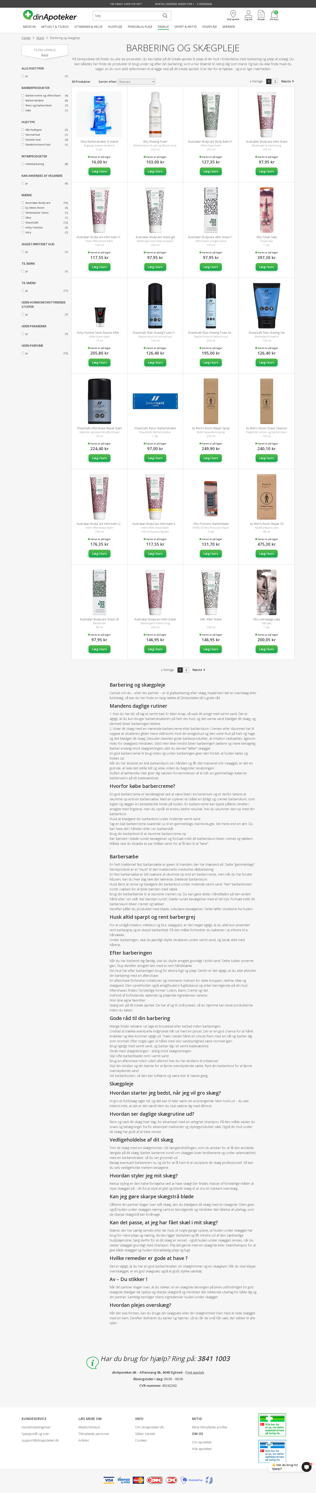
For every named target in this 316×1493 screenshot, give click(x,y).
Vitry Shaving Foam (155, 141)
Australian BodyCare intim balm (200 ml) (102, 524)
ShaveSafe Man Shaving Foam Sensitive (213, 333)
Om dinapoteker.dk (149, 1427)
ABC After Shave (211, 619)
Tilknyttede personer (93, 1433)
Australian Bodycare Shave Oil (99, 619)
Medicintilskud (89, 1427)
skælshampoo (236, 1245)
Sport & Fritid (185, 27)
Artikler (83, 1440)
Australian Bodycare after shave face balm (215, 237)
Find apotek (194, 1372)
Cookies (141, 1440)
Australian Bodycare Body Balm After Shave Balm (220, 141)
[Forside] (57, 15)
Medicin (29, 27)
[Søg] (165, 15)
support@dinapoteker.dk (40, 1440)
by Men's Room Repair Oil (266, 524)
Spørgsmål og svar (35, 1433)
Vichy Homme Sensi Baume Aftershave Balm (105, 333)
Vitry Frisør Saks (266, 237)
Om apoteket (202, 1442)
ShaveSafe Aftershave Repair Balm (99, 428)
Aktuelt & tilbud (55, 27)
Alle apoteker (202, 1449)
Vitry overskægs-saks (266, 619)
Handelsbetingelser (36, 1427)
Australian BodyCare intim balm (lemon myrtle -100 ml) (167, 524)
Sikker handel (145, 1433)
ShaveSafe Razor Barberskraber (155, 428)
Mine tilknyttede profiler (210, 1427)
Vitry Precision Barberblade (211, 524)
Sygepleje (209, 27)
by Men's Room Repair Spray (211, 428)
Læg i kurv (99, 171)
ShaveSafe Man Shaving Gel (267, 333)
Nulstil (44, 55)
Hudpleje (115, 27)
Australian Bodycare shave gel (155, 237)
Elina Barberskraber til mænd (99, 141)
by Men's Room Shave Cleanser (266, 428)
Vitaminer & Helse (88, 27)
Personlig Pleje (140, 27)
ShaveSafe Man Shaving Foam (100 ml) (157, 333)
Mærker (228, 27)
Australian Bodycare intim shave (266, 141)
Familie (163, 27)
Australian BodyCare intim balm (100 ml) (102, 237)
